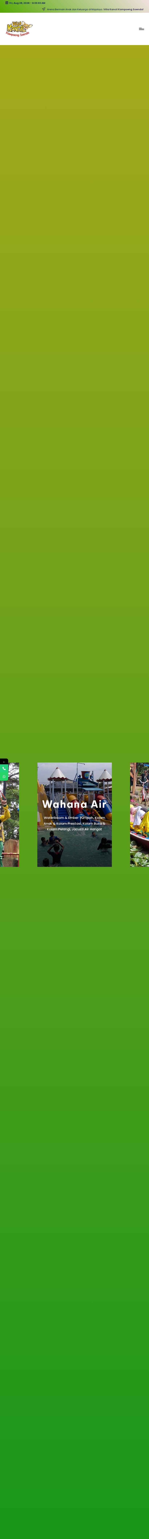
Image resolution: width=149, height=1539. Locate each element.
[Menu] (141, 29)
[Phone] (4, 768)
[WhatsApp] (4, 776)
